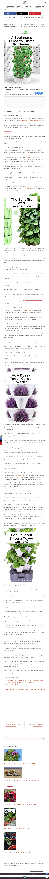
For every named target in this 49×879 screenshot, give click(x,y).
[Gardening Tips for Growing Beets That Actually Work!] (24, 793)
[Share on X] (1, 441)
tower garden (8, 118)
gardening (26, 152)
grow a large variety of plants (15, 123)
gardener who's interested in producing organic (25, 141)
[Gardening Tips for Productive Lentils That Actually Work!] (24, 772)
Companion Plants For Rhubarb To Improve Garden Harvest (20, 682)
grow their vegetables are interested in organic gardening (25, 450)
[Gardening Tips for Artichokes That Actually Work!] (24, 755)
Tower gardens (7, 131)
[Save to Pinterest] (1, 443)
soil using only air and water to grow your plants (31, 120)
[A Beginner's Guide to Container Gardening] (24, 817)
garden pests (31, 157)
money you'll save (30, 188)
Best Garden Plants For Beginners (14, 684)
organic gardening (30, 456)
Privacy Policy (24, 876)
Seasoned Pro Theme (36, 871)
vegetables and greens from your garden (32, 300)
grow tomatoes (26, 364)
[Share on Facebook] (1, 438)
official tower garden (30, 310)
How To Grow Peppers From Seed (14, 687)
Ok (24, 877)
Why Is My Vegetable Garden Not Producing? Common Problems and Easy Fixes (25, 680)
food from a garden (20, 475)
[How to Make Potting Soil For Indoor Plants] (24, 841)
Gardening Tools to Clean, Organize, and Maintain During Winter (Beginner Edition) (25, 689)
